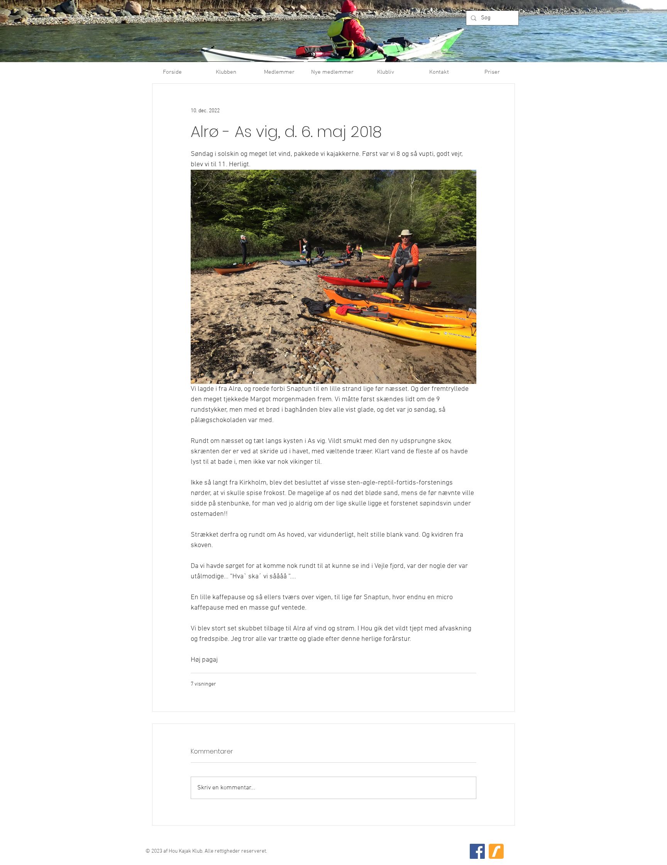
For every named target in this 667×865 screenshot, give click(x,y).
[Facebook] (477, 851)
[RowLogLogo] (496, 851)
